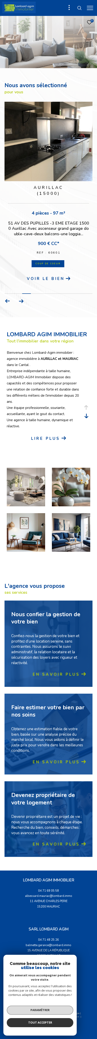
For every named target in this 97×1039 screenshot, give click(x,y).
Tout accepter (40, 1022)
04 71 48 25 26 (48, 940)
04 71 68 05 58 (48, 891)
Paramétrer (40, 1010)
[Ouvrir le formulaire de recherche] (79, 7)
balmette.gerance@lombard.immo (48, 945)
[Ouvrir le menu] (90, 8)
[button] (21, 301)
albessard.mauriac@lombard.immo (48, 896)
